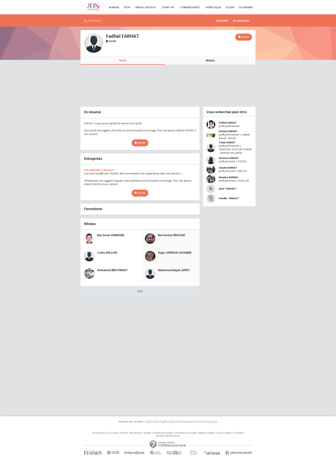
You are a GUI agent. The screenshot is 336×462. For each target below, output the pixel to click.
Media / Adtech (145, 7)
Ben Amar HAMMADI (110, 235)
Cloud (230, 7)
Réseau (210, 60)
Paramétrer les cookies (186, 433)
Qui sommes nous (100, 433)
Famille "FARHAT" (229, 198)
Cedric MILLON (107, 253)
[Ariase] (212, 453)
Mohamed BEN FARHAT (112, 270)
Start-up (168, 7)
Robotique (213, 7)
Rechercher (94, 20)
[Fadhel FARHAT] (93, 43)
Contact (114, 433)
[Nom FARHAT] (210, 188)
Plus (140, 291)
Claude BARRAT (228, 167)
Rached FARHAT (228, 131)
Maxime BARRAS (228, 177)
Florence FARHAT (229, 158)
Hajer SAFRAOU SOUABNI (174, 253)
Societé (147, 433)
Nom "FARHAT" (228, 188)
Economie (246, 7)
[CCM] (113, 453)
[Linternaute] (134, 452)
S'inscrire (222, 20)
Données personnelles (163, 433)
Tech (127, 7)
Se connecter (241, 20)
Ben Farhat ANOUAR (171, 235)
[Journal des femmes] (93, 453)
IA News (114, 7)
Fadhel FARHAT (228, 122)
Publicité (124, 433)
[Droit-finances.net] (155, 453)
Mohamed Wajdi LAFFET (174, 270)
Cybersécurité (190, 7)
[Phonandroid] (239, 453)
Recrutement (136, 433)
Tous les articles (223, 433)
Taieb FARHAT (227, 142)
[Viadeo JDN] (193, 453)
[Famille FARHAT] (210, 198)
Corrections (238, 433)
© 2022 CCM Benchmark (168, 436)
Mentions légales (206, 433)
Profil (123, 60)
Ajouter (245, 37)
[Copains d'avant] (174, 453)
